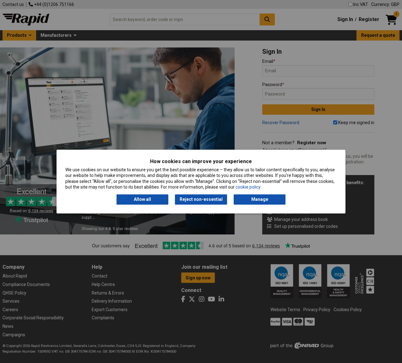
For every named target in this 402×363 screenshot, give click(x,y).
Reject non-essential (201, 199)
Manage (259, 199)
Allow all (142, 199)
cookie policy (248, 187)
